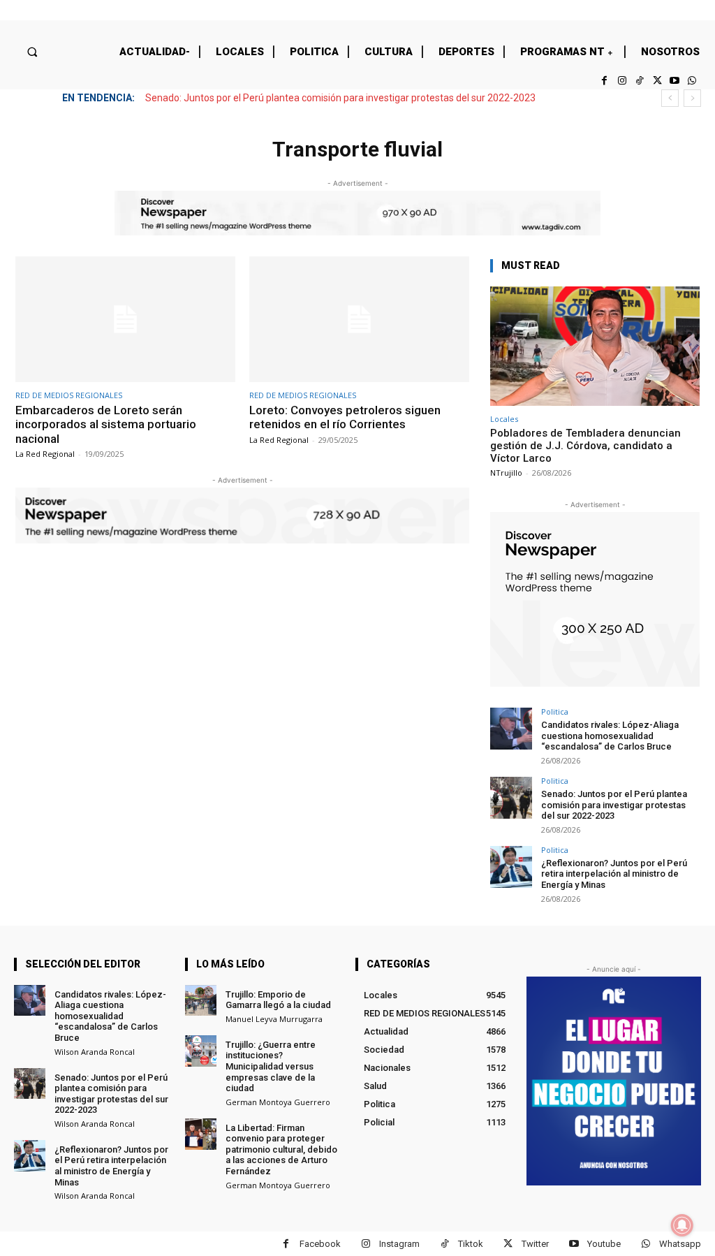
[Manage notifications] (682, 1225)
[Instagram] (622, 80)
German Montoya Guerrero (278, 1102)
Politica (554, 711)
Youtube (604, 1244)
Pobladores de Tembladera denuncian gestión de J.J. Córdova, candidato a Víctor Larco (585, 446)
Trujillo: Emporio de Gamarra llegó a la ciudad (278, 1000)
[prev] (670, 98)
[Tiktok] (639, 80)
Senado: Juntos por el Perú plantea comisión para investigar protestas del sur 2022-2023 (340, 97)
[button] (32, 51)
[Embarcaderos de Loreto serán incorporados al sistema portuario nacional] (125, 319)
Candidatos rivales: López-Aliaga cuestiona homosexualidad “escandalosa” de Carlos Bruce (610, 736)
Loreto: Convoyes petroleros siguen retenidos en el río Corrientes (345, 417)
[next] (692, 98)
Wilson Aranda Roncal (94, 1051)
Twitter (535, 1244)
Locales (504, 419)
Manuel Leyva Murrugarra (274, 1019)
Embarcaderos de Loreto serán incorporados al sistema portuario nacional (105, 424)
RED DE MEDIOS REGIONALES (68, 395)
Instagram (399, 1244)
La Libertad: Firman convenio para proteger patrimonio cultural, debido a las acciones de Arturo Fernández (281, 1149)
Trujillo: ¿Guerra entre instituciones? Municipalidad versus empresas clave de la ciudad (271, 1066)
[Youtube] (675, 80)
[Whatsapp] (692, 80)
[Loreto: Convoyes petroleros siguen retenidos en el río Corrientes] (359, 319)
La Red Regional (45, 453)
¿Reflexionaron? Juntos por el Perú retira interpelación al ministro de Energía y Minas (614, 874)
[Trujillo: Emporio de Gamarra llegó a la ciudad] (200, 1000)
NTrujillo (506, 472)
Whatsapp (680, 1244)
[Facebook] (604, 80)
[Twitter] (656, 80)
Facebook (320, 1244)
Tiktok (470, 1244)
